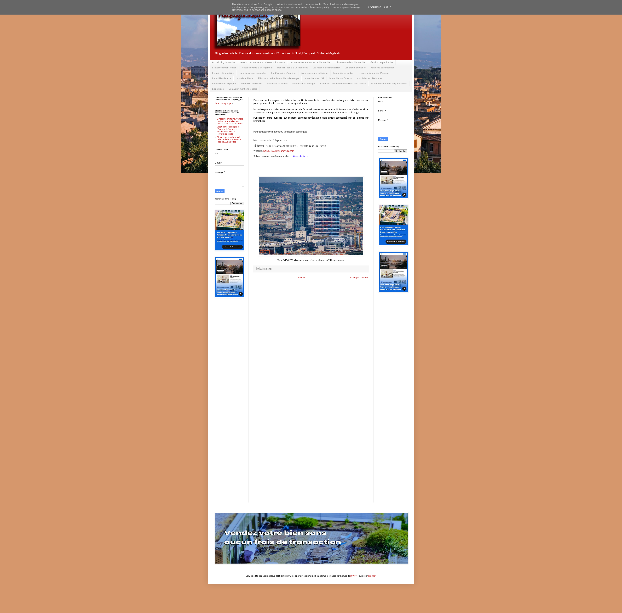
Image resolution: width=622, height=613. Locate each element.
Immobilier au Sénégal (303, 83)
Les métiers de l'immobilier (326, 67)
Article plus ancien (359, 278)
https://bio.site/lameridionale (278, 151)
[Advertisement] (229, 352)
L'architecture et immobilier (252, 73)
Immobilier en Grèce (251, 83)
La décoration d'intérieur (283, 73)
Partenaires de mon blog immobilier (389, 83)
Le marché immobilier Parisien (373, 73)
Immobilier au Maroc (277, 83)
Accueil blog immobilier (224, 62)
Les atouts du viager (355, 67)
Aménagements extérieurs (314, 73)
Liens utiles (218, 89)
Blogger (372, 576)
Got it (387, 7)
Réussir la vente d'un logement (256, 67)
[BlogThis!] (261, 268)
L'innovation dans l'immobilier (350, 62)
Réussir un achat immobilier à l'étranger (278, 78)
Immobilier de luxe (221, 78)
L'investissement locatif (224, 67)
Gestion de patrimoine (381, 62)
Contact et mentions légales (243, 89)
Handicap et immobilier (382, 67)
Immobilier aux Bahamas (369, 78)
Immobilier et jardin (343, 73)
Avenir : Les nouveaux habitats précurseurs (262, 62)
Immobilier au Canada (340, 78)
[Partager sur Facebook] (267, 268)
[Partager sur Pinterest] (270, 268)
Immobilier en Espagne (224, 83)
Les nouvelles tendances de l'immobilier (310, 62)
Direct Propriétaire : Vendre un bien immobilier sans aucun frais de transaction (230, 121)
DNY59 (353, 576)
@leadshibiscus (300, 156)
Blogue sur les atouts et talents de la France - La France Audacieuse (229, 139)
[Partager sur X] (264, 268)
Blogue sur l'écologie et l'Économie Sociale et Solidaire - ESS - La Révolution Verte (228, 130)
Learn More (374, 7)
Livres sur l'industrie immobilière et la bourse (343, 83)
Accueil (301, 278)
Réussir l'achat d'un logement (292, 67)
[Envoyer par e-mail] (258, 268)
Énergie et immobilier (223, 73)
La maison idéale (244, 78)
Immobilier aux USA (314, 78)
